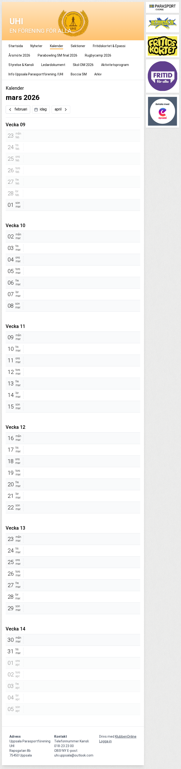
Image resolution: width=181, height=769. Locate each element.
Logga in (105, 741)
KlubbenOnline (125, 736)
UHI (16, 21)
